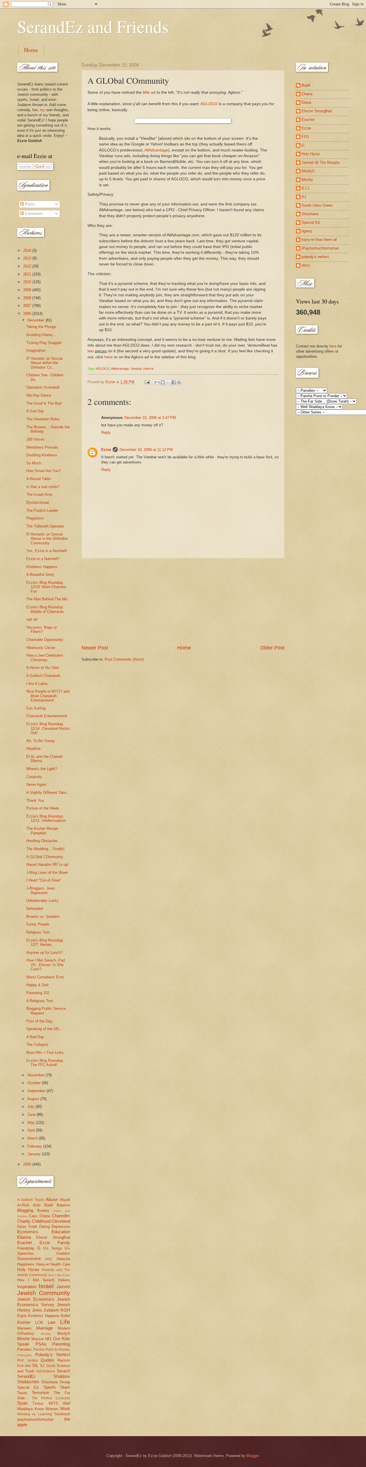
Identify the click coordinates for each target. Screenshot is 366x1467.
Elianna (24, 1237)
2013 (27, 258)
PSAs (40, 1344)
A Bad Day (35, 1037)
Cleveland (60, 1221)
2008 (27, 298)
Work (65, 1408)
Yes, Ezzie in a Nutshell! (46, 551)
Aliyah (65, 1200)
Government (29, 1258)
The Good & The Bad (43, 403)
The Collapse (37, 1044)
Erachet (24, 1242)
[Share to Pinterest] (179, 382)
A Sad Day (35, 411)
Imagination (35, 350)
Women (51, 1409)
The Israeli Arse (39, 494)
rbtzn (306, 265)
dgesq (307, 231)
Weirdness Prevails (42, 447)
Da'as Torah (27, 1226)
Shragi (64, 1382)
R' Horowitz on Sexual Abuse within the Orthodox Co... (44, 362)
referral (148, 368)
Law (51, 1322)
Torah (22, 1403)
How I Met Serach (35, 1280)
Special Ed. (28, 1387)
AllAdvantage (156, 150)
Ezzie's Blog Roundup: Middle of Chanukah (45, 609)
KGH (65, 1310)
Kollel (65, 1316)
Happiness (26, 1264)
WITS (53, 1403)
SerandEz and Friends (92, 26)
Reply (106, 432)
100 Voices (35, 439)
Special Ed (311, 222)
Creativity (34, 777)
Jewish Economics (35, 1299)
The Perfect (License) (51, 1398)
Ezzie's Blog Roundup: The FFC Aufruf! (45, 1062)
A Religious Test (39, 1001)
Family (63, 1242)
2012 (27, 266)
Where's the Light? (41, 769)
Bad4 (48, 1205)
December (36, 320)
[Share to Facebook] (173, 382)
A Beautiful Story (40, 574)
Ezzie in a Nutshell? (42, 559)
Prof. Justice (27, 1360)
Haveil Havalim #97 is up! (47, 864)
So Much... (35, 463)
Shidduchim (28, 1381)
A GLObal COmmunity (44, 857)
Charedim (61, 1215)
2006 (27, 313)
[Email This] (157, 382)
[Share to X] (168, 382)
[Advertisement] (183, 601)
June (32, 1114)
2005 (27, 1164)
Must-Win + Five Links (45, 1052)
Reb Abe (24, 1366)
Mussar (37, 1339)
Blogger (252, 1456)
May (31, 1122)
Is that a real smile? (42, 487)
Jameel (63, 1286)
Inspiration (26, 1286)
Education (60, 1231)
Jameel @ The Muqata (320, 162)
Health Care (60, 1264)
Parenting (61, 1344)
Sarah (50, 1366)
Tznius (37, 1403)
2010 (27, 282)
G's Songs (52, 1248)
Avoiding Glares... (41, 335)
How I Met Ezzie (59, 1275)
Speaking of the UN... (44, 1029)
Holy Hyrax (28, 1269)
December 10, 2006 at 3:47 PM (150, 417)
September (37, 1091)
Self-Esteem (45, 1371)
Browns (43, 1210)
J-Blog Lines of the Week (47, 872)
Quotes (47, 1360)
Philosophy (24, 1355)
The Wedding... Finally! (45, 849)
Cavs (33, 1216)
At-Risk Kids (29, 1205)
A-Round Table (38, 479)
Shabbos (61, 1376)
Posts (29, 204)
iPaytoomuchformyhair (320, 248)
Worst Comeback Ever (45, 977)
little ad (149, 92)
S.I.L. (306, 188)
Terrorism (40, 1392)
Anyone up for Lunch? (44, 952)
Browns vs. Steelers (43, 916)
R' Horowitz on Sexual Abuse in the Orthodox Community (47, 538)
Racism (63, 1360)
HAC (49, 1259)
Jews (37, 1310)
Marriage (44, 1328)
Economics (27, 1231)
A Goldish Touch (30, 1200)
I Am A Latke (36, 683)
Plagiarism (35, 518)
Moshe (23, 1338)
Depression (60, 1226)
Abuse (52, 1199)
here (108, 357)
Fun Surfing (35, 708)
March (33, 1138)
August (33, 1099)
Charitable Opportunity (44, 639)
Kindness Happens (41, 567)
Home (31, 50)
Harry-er (42, 1264)
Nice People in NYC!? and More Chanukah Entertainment (47, 695)
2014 (27, 250)
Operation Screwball (42, 387)
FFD (305, 137)
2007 (27, 305)
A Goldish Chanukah (43, 675)
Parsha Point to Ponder (51, 1349)
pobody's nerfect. (316, 257)
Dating (44, 1226)
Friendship (25, 1248)
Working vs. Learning (34, 1414)
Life (65, 1321)
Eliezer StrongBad (53, 1237)
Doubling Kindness (41, 455)
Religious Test (38, 932)
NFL (48, 1339)
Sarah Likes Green (317, 205)
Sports (49, 1387)
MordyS (63, 1333)
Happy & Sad (37, 985)
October (34, 1083)
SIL (35, 1365)
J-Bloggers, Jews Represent (40, 890)
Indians (64, 1280)
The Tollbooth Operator (45, 526)
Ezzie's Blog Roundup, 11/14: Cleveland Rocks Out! (48, 728)
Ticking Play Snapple (43, 343)
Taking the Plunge (41, 327)
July (31, 1106)
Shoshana (49, 1382)
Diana (306, 102)
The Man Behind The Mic (47, 599)
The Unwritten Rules (43, 419)
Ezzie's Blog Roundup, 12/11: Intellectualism (46, 818)
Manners (24, 1328)
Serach (63, 1370)
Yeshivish (62, 1414)
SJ (42, 1366)
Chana (44, 1216)
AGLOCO (209, 104)
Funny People (37, 924)
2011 (27, 274)
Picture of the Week (42, 808)
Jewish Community (43, 1293)
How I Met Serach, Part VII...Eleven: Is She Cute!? (45, 964)
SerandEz (26, 1376)
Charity (24, 1221)
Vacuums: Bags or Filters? (41, 629)
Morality (46, 1333)
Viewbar (136, 368)
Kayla (22, 1316)
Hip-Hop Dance (38, 395)
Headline (33, 748)
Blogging (25, 1210)
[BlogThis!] (163, 382)
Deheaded (34, 908)
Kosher (24, 1322)
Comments (33, 213)
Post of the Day (39, 1021)
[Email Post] (147, 382)
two (90, 351)
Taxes (22, 1393)
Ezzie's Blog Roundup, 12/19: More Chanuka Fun (46, 586)
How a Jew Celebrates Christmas (44, 657)
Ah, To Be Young (40, 741)
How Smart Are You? (43, 471)
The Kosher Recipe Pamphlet (42, 830)
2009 (27, 290)
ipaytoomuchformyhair (35, 1419)
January (34, 1154)
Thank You (35, 800)
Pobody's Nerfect (52, 1354)
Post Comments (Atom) (124, 659)
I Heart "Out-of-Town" (43, 880)
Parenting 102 (37, 993)
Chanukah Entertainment (46, 716)
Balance (63, 1205)
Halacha (63, 1259)
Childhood (41, 1221)
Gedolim (63, 1253)
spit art (32, 619)
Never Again (36, 784)
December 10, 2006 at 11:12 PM (146, 449)
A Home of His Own (42, 667)
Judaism (51, 1310)
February (35, 1146)
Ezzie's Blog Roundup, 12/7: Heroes (45, 942)
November (36, 1075)
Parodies (24, 1349)
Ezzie (106, 449)
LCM (39, 1322)
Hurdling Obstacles (42, 841)
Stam (65, 1387)
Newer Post (94, 648)
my (42, 110)
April (31, 1130)
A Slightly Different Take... (48, 792)
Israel (46, 1286)
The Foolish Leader (42, 510)
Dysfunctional (37, 502)
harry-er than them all (319, 239)
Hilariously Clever (40, 647)
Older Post (272, 648)
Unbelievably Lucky (42, 900)
